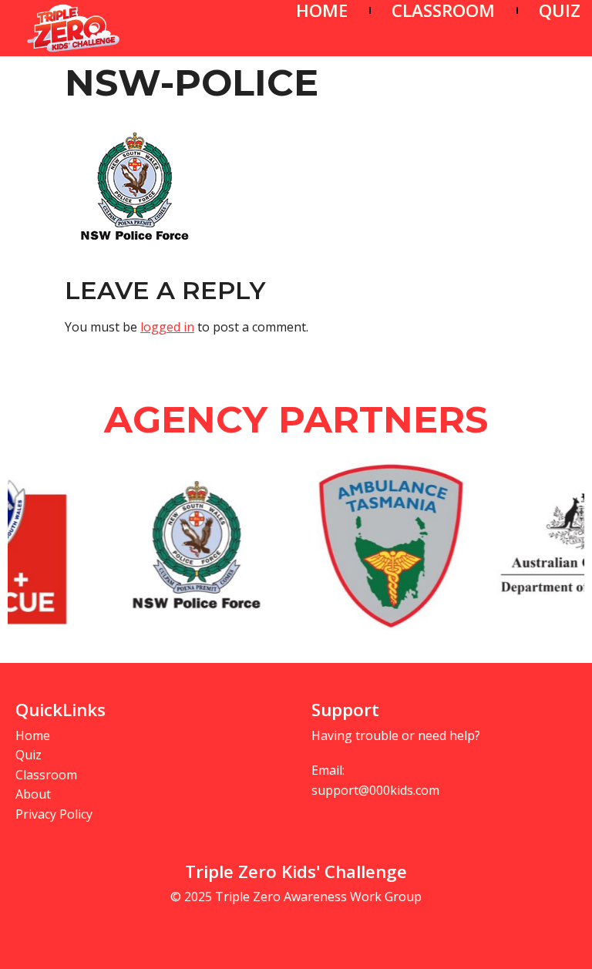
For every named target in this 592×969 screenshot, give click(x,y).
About (33, 794)
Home (32, 735)
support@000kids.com (375, 790)
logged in (167, 326)
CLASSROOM (443, 10)
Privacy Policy (53, 814)
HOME (322, 10)
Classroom (46, 774)
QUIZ (559, 10)
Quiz (28, 754)
